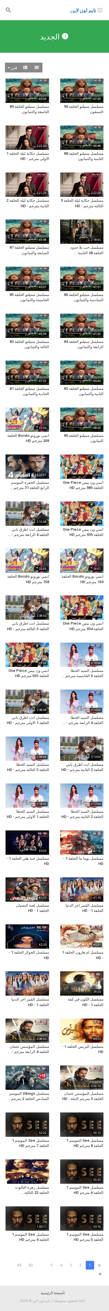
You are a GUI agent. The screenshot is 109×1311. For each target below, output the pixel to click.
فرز (13, 67)
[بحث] (8, 10)
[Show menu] (100, 9)
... (41, 1265)
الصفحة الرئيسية (53, 1293)
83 (19, 1265)
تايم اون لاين (83, 10)
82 (31, 1265)
